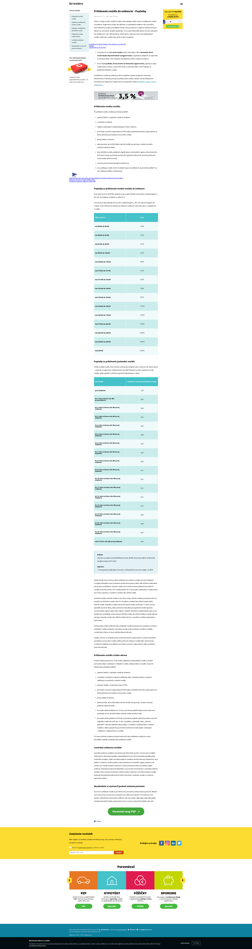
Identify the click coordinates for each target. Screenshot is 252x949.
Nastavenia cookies (185, 943)
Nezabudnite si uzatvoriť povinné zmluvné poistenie (79, 47)
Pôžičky (140, 893)
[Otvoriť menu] (181, 4)
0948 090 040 (105, 929)
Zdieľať (98, 821)
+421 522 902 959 (121, 929)
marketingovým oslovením (85, 847)
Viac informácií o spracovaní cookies (37, 945)
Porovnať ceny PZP (124, 811)
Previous (69, 69)
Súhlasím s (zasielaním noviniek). (88, 847)
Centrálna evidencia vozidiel (77, 41)
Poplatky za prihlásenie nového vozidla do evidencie (78, 24)
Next (89, 69)
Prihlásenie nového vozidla (77, 18)
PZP (83, 893)
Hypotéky (112, 893)
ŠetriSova (133, 929)
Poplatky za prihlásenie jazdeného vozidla (78, 29)
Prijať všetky (196, 943)
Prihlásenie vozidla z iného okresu (77, 35)
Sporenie (168, 893)
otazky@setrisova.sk (145, 929)
